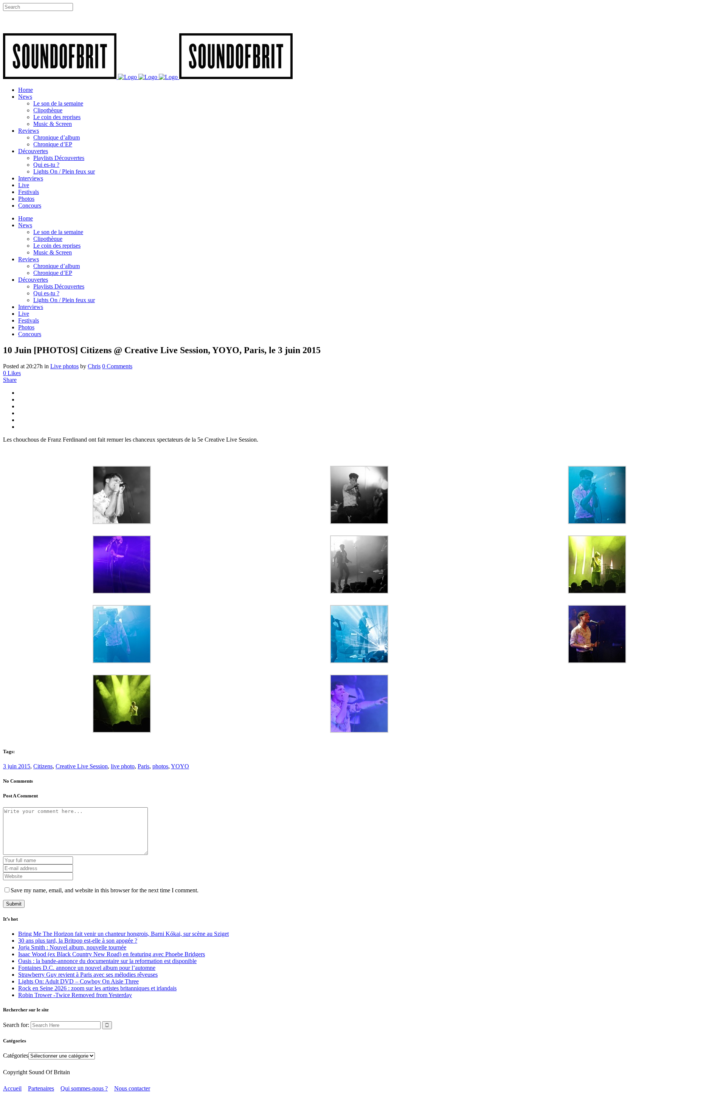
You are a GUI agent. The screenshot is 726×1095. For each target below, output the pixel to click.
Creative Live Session (82, 766)
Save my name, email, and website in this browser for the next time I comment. (105, 890)
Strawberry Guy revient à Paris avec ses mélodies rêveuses (88, 974)
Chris (94, 366)
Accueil (12, 1088)
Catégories (15, 1055)
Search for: (16, 1025)
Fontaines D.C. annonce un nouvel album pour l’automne (86, 968)
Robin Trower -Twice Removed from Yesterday (75, 995)
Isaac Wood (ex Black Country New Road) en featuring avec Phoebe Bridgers (111, 954)
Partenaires (41, 1088)
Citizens (43, 766)
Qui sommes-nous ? (84, 1088)
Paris (143, 766)
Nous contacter (132, 1088)
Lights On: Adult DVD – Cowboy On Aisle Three (78, 981)
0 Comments (117, 366)
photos (160, 766)
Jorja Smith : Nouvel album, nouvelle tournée (72, 947)
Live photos (64, 366)
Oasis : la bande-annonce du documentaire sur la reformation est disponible (107, 961)
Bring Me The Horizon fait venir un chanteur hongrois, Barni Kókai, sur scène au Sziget (123, 934)
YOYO (180, 766)
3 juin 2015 (16, 766)
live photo (123, 766)
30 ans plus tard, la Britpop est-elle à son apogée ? (77, 940)
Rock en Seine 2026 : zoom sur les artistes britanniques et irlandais (97, 988)
